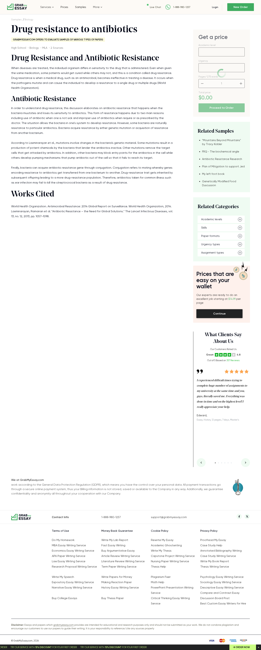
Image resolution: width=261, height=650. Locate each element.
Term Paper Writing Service (119, 566)
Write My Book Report (214, 561)
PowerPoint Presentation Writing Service (172, 590)
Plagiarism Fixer (161, 577)
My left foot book (213, 174)
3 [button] (221, 462)
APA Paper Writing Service (68, 556)
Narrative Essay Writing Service (72, 587)
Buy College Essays (64, 598)
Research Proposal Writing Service (74, 566)
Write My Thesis (161, 550)
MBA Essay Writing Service (69, 545)
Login (215, 7)
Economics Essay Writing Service (73, 550)
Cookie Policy (159, 530)
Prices (64, 7)
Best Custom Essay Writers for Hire (223, 603)
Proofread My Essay (213, 540)
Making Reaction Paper (116, 582)
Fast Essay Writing (113, 545)
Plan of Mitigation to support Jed (223, 166)
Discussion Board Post (215, 598)
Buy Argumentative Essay (118, 550)
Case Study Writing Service (218, 556)
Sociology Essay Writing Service (220, 582)
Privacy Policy (209, 530)
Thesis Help (158, 566)
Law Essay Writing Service (68, 561)
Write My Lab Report (114, 540)
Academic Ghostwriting (166, 545)
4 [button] (224, 462)
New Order (240, 7)
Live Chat (155, 7)
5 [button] (228, 462)
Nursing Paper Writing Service (170, 561)
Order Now (243, 647)
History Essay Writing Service (120, 587)
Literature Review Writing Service (123, 561)
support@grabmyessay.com (169, 517)
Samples (80, 7)
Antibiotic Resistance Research (222, 159)
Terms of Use (60, 530)
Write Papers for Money (116, 577)
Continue (219, 313)
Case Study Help (211, 545)
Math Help (157, 582)
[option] (223, 392)
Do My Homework (63, 540)
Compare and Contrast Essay (220, 593)
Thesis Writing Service (214, 566)
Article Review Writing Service (120, 556)
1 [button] (215, 462)
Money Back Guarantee (117, 530)
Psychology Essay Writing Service (222, 577)
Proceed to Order (222, 107)
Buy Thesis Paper (112, 598)
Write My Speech (63, 577)
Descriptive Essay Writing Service (222, 587)
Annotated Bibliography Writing (221, 550)
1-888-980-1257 (181, 7)
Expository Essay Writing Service (73, 582)
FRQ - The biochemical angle (220, 151)
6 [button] (231, 462)
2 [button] (218, 462)
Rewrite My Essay (162, 540)
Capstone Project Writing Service (173, 556)
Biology (29, 19)
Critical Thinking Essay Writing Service (170, 600)
